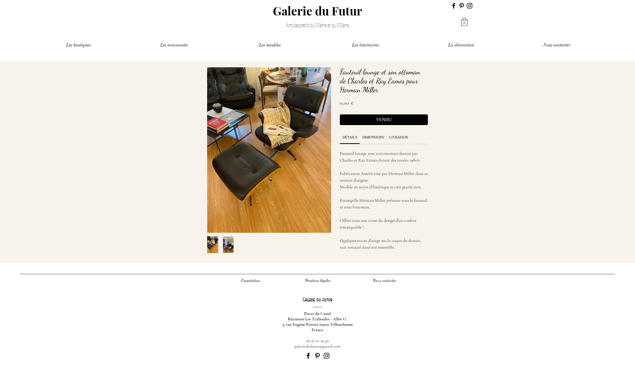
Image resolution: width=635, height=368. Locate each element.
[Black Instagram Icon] (469, 5)
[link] (350, 137)
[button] (464, 22)
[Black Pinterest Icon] (461, 5)
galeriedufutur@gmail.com (317, 346)
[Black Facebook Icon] (453, 5)
